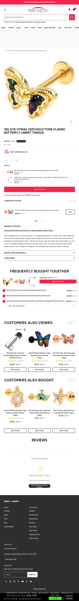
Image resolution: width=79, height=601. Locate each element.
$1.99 (26, 28)
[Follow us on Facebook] (6, 581)
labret (31, 22)
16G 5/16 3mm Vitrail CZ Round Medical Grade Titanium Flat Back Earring (15, 355)
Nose (3, 28)
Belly (19, 28)
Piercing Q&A (8, 527)
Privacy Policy (55, 593)
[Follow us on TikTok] (27, 581)
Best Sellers (50, 28)
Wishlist (32, 511)
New (40, 28)
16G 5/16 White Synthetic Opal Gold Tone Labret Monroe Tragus (15, 413)
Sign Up (32, 575)
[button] (69, 323)
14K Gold (68, 28)
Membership (33, 519)
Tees (33, 28)
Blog (5, 523)
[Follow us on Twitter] (10, 581)
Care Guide (33, 530)
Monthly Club (33, 515)
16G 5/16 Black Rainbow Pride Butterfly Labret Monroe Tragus (39, 355)
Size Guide (33, 527)
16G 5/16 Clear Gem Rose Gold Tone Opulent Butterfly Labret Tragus (64, 355)
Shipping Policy (34, 534)
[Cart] (74, 9)
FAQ (5, 519)
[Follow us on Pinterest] (18, 581)
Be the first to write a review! (39, 486)
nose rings (18, 22)
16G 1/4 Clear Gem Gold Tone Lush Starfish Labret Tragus (63, 412)
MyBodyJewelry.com (39, 589)
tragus (43, 22)
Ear (59, 28)
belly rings (25, 22)
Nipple (11, 28)
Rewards (32, 523)
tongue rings (37, 22)
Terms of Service (43, 593)
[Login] (69, 9)
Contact (7, 511)
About (6, 515)
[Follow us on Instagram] (14, 581)
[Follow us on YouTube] (23, 581)
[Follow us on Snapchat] (31, 581)
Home (6, 50)
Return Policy (33, 538)
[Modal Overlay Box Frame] (39, 597)
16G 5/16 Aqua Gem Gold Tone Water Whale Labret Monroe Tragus (39, 413)
